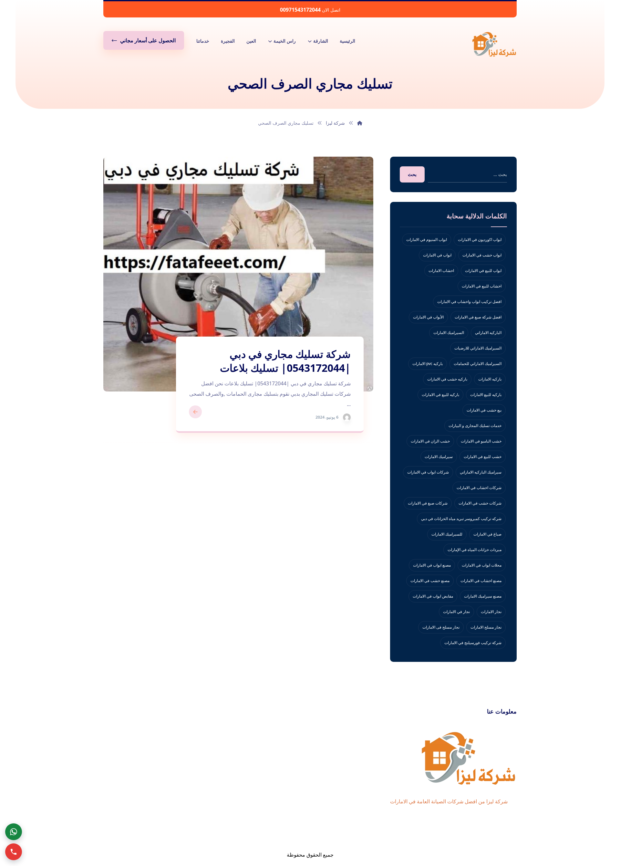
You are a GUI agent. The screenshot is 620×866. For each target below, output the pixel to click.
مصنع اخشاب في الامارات (480, 580)
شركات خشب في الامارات (480, 503)
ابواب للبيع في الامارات (483, 270)
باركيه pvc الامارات (427, 363)
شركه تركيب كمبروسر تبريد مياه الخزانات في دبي (461, 518)
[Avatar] (347, 417)
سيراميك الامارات (439, 456)
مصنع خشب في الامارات (430, 580)
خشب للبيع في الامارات (482, 456)
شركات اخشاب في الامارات (479, 487)
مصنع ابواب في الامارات (432, 565)
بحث (412, 174)
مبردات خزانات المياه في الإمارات (474, 549)
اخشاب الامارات (441, 270)
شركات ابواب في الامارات (428, 472)
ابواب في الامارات (437, 255)
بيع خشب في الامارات (484, 410)
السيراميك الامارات (448, 332)
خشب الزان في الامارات (430, 441)
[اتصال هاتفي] (13, 851)
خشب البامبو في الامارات (481, 441)
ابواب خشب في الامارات (481, 255)
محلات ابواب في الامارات (481, 565)
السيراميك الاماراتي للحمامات (477, 363)
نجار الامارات (491, 611)
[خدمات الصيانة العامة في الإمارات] (494, 43)
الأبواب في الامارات (428, 317)
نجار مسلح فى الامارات (441, 627)
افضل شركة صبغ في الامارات (478, 317)
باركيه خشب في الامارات (447, 379)
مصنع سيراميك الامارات (482, 596)
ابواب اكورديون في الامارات (479, 239)
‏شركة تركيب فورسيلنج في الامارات (472, 642)
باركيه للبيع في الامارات (440, 394)
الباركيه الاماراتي (488, 332)
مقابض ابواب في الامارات (433, 596)
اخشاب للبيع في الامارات (481, 286)
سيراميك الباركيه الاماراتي (480, 472)
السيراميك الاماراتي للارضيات (477, 348)
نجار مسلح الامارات (485, 627)
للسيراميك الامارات (446, 534)
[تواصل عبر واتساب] (13, 831)
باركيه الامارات (489, 379)
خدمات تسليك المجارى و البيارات (475, 425)
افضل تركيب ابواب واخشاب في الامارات (469, 301)
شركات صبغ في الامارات (428, 503)
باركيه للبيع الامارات (485, 394)
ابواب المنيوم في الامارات (426, 239)
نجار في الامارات (456, 611)
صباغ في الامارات (487, 534)
